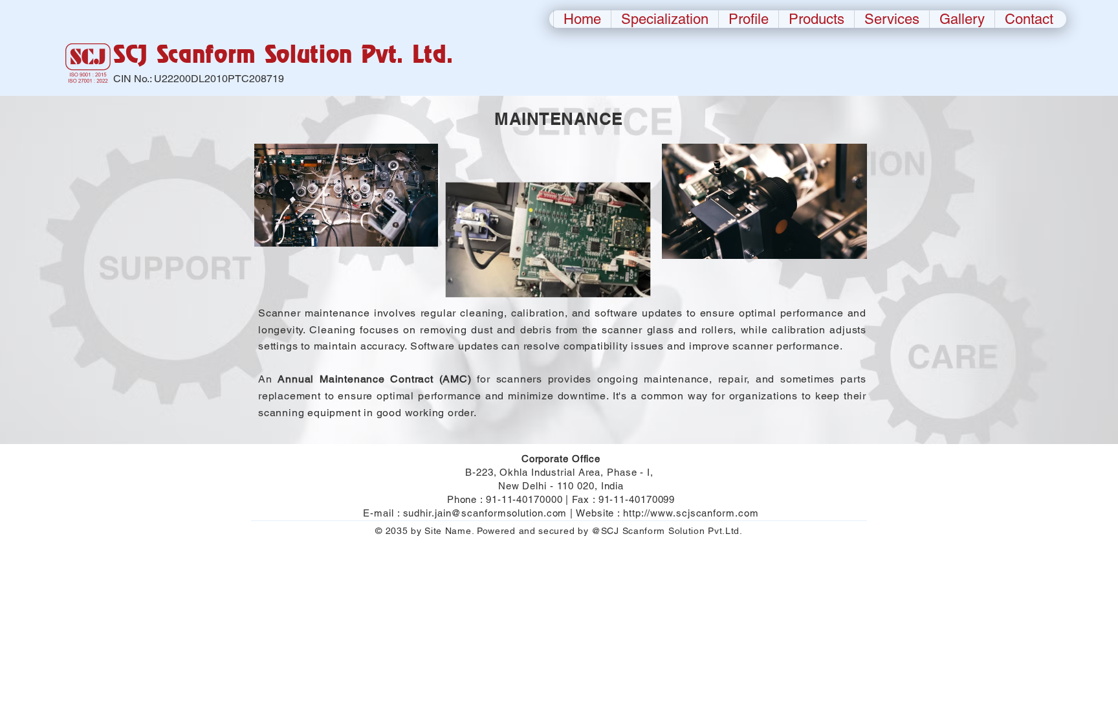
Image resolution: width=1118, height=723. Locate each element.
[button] (816, 19)
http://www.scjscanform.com (690, 512)
